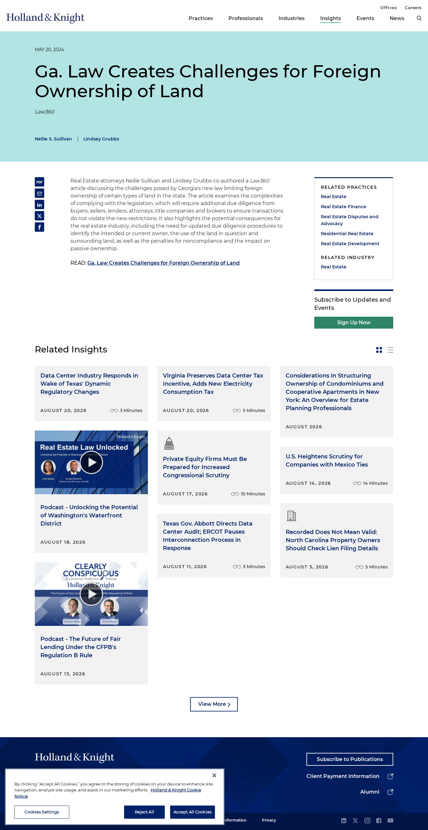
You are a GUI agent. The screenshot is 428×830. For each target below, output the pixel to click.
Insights (330, 18)
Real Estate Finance (343, 206)
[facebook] (378, 821)
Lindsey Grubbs (101, 139)
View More (212, 704)
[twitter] (355, 821)
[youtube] (390, 821)
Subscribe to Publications (350, 759)
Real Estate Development (350, 243)
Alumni (369, 792)
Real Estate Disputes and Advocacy (349, 220)
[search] (419, 18)
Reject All (144, 811)
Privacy (269, 820)
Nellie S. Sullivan (53, 139)
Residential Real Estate (347, 233)
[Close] (214, 775)
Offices (388, 7)
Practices (201, 18)
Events (365, 18)
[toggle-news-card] (379, 350)
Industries (292, 18)
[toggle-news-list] (390, 350)
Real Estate (334, 196)
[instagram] (367, 821)
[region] (114, 797)
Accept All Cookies (192, 811)
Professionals (245, 18)
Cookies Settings (41, 811)
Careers (413, 7)
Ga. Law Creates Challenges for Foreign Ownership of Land (163, 263)
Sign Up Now (354, 322)
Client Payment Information (342, 776)
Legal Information (229, 820)
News (397, 18)
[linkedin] (343, 821)
